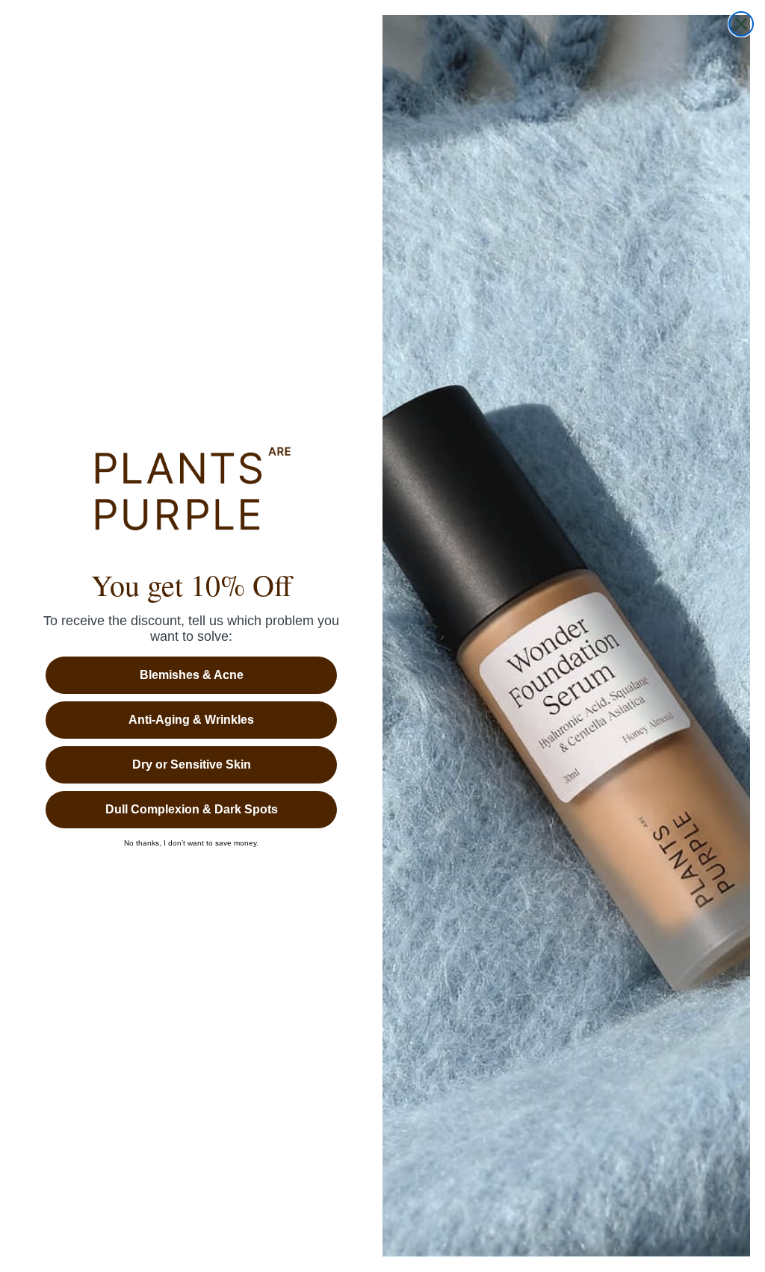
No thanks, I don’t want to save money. (191, 843)
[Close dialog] (741, 24)
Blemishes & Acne (192, 674)
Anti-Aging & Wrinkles (191, 719)
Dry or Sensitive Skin (191, 764)
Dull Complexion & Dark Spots (191, 809)
